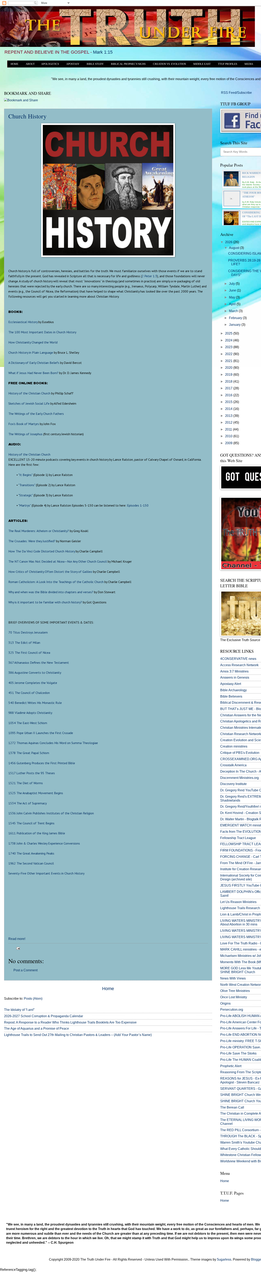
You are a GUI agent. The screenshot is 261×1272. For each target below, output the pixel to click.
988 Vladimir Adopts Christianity (30, 713)
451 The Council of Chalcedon (29, 693)
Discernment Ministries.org (239, 778)
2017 (229, 388)
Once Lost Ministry (233, 997)
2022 (229, 354)
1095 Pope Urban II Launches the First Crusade (40, 733)
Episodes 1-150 (137, 505)
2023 (229, 347)
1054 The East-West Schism (27, 723)
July (232, 283)
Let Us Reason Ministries (238, 902)
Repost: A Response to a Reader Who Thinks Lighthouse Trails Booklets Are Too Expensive (70, 1022)
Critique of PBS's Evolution (239, 752)
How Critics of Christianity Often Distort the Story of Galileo (50, 572)
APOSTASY (72, 64)
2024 (229, 340)
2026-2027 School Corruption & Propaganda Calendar (43, 1016)
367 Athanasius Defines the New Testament (38, 662)
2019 (229, 374)
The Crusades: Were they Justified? (31, 541)
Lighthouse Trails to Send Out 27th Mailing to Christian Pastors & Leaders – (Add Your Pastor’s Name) (78, 1035)
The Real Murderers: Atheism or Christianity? (38, 531)
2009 (229, 443)
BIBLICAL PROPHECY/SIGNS (128, 64)
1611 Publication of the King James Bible (36, 833)
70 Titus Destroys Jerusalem (28, 632)
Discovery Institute (233, 784)
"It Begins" (25, 475)
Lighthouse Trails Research (240, 908)
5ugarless (224, 1259)
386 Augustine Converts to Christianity (34, 672)
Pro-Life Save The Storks (238, 1053)
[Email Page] (17, 948)
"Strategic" (25, 495)
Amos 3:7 (227, 671)
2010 (229, 436)
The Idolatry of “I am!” (19, 1009)
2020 (229, 367)
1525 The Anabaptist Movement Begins (35, 793)
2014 (229, 409)
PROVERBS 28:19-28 (244, 260)
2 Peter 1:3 (149, 276)
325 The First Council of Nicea (29, 652)
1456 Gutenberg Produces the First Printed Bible (41, 763)
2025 (229, 333)
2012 (229, 422)
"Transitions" (26, 485)
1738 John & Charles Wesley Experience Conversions (44, 843)
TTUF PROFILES (227, 64)
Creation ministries (233, 746)
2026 (229, 242)
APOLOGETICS (50, 64)
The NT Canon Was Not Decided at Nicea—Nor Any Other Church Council (57, 561)
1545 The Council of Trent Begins (31, 823)
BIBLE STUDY (95, 64)
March (234, 311)
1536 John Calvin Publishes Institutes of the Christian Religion (51, 813)
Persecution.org (231, 1009)
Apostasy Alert (230, 684)
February (236, 318)
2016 (229, 395)
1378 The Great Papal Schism (28, 753)
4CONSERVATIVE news (238, 658)
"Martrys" (24, 505)
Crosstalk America (233, 765)
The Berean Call (232, 1107)
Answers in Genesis (234, 677)
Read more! (16, 939)
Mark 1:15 (103, 52)
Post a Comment (25, 970)
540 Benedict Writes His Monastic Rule (35, 703)
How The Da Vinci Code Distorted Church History (41, 551)
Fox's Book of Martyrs (23, 424)
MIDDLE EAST (202, 64)
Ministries (234, 671)
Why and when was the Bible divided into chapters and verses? (50, 592)
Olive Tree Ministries (235, 991)
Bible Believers (231, 696)
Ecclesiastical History (23, 322)
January (235, 324)
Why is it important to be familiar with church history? (45, 602)
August (234, 248)
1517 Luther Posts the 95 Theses (31, 773)
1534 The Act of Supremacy (27, 803)
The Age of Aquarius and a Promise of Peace (36, 1028)
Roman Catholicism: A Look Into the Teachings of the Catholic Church (56, 582)
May (232, 297)
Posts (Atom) (33, 998)
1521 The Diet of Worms (25, 783)
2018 (229, 381)
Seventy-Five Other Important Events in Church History (46, 873)
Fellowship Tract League (238, 838)
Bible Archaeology (233, 690)
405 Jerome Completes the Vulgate (32, 683)
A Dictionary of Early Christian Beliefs (33, 363)
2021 (229, 361)
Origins (225, 1003)
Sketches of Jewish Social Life (29, 403)
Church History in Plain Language (30, 352)
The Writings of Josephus (25, 434)
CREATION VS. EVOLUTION (169, 64)
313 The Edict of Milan (24, 642)
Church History (27, 116)
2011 (229, 429)
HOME (14, 64)
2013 (229, 415)
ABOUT (30, 64)
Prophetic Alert (230, 1066)
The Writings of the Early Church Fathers (36, 414)
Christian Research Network (240, 734)
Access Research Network (239, 665)
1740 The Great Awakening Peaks (31, 853)
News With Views (233, 978)
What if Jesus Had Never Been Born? (33, 373)
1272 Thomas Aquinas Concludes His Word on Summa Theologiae (53, 743)
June (233, 290)
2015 (229, 402)
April (233, 304)
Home (108, 988)
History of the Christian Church (29, 393)
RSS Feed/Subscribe (236, 92)
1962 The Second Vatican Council (31, 863)
